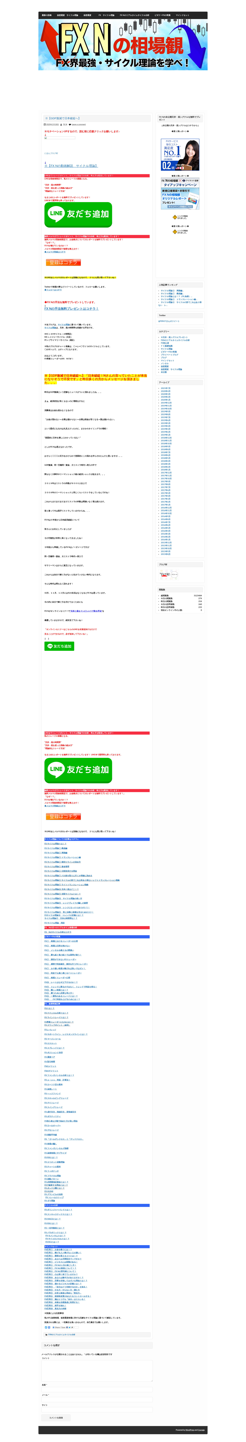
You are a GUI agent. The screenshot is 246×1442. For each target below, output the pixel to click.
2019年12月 (166, 403)
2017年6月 (166, 490)
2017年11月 (166, 476)
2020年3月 (166, 394)
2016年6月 (166, 525)
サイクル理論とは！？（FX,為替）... (176, 296)
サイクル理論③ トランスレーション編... (179, 299)
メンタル (165, 363)
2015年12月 (166, 543)
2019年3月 (166, 429)
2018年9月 (166, 447)
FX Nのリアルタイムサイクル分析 (134, 15)
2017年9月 (166, 482)
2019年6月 (166, 420)
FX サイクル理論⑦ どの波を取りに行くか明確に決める (68, 876)
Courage (201, 1430)
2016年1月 (166, 540)
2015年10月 (166, 548)
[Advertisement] (123, 92)
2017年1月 (166, 505)
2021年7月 (166, 388)
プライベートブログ (169, 355)
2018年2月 (166, 467)
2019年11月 (166, 406)
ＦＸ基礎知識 (166, 346)
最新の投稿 (47, 15)
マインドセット (182, 15)
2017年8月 (166, 484)
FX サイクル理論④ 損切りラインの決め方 (62, 862)
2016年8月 (166, 519)
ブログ (164, 358)
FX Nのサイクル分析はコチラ (57, 932)
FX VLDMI (48, 1191)
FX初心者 (165, 343)
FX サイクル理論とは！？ (55, 844)
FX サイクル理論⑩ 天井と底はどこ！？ (61, 889)
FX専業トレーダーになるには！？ (59, 1022)
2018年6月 (166, 455)
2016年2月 (166, 537)
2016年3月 (166, 534)
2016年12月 (166, 508)
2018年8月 (166, 449)
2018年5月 (166, 458)
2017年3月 (166, 499)
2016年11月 (166, 511)
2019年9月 (166, 412)
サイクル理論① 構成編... (172, 294)
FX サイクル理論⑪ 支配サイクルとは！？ (62, 894)
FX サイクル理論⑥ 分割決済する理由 (60, 871)
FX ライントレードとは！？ (56, 1017)
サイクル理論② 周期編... (172, 291)
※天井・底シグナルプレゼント (174, 337)
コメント (46, 1358)
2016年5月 (166, 528)
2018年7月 (166, 452)
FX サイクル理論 (105, 15)
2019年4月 (166, 426)
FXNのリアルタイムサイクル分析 (61, 1335)
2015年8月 (166, 554)
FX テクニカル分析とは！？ (56, 1013)
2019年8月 (166, 414)
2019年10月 (166, 409)
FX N (65, 124)
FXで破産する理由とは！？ (56, 1185)
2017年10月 (166, 479)
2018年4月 (166, 461)
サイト (45, 1405)
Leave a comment (79, 124)
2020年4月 (166, 391)
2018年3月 (166, 464)
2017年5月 (166, 493)
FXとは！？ (49, 1008)
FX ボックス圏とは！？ (54, 1188)
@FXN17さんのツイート (169, 321)
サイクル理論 (166, 349)
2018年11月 (166, 441)
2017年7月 (166, 487)
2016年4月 (166, 531)
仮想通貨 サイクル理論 (67, 15)
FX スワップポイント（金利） (57, 1025)
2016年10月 (166, 513)
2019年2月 (166, 432)
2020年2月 (166, 397)
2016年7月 (166, 522)
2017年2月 (166, 502)
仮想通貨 (87, 15)
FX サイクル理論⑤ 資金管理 (56, 867)
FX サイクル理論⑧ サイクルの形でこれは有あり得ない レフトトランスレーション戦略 (82, 880)
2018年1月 (166, 470)
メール (45, 1395)
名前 (44, 1385)
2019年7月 (166, 417)
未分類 (164, 372)
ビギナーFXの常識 (162, 15)
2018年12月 (166, 438)
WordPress (190, 1430)
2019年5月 (166, 423)
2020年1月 (166, 400)
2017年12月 (166, 473)
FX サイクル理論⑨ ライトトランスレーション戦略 (66, 885)
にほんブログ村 (51, 153)
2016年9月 (166, 516)
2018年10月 (166, 444)
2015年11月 (166, 546)
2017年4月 (166, 496)
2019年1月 (166, 435)
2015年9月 (166, 551)
